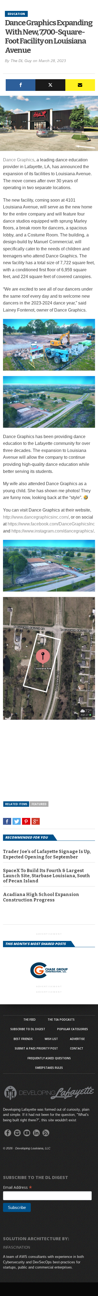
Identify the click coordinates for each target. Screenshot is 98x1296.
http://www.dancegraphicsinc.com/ (36, 517)
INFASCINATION (16, 1247)
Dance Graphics (18, 160)
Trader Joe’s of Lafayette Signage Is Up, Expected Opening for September (47, 854)
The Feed (29, 1019)
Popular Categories (72, 1029)
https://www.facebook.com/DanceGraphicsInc (51, 524)
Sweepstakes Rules (49, 1067)
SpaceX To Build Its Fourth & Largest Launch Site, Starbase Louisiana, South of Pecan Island (46, 876)
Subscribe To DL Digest (27, 1029)
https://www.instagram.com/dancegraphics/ (52, 531)
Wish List (51, 1039)
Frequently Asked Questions (49, 1058)
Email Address (17, 1187)
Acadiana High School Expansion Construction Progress (41, 897)
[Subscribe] (80, 85)
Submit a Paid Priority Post (36, 1048)
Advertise (77, 1039)
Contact (76, 1048)
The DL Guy (21, 61)
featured (39, 804)
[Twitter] (50, 85)
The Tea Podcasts (61, 1019)
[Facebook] (20, 85)
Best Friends (23, 1039)
